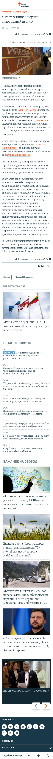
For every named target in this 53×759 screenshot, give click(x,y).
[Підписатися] (16, 733)
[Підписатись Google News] (10, 726)
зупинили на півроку (18, 155)
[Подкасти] (38, 755)
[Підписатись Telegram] (42, 726)
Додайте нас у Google (12, 755)
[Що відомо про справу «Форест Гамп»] (26, 674)
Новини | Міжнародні (14, 12)
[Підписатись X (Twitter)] (16, 726)
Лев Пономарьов (28, 110)
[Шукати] (48, 755)
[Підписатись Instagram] (29, 726)
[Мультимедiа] (29, 755)
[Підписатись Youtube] (23, 726)
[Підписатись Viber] (35, 726)
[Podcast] (10, 733)
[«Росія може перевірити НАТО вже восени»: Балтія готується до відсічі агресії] (26, 305)
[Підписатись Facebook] (4, 726)
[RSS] (4, 733)
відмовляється (40, 120)
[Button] (21, 34)
